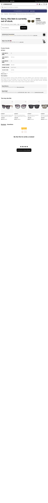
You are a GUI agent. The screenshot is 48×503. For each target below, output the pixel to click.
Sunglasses (6, 13)
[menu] (1, 4)
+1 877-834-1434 (21, 92)
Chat (28, 92)
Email (26, 92)
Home (2, 13)
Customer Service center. (39, 92)
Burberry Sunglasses (12, 13)
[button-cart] (46, 4)
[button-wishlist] (44, 4)
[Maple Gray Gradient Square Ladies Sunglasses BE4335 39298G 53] (12, 102)
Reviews (3, 124)
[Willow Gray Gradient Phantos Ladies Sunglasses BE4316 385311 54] (25, 102)
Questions (10, 124)
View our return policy (20, 87)
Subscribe (23, 27)
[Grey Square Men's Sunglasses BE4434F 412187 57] (39, 102)
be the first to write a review (24, 150)
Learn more (35, 35)
